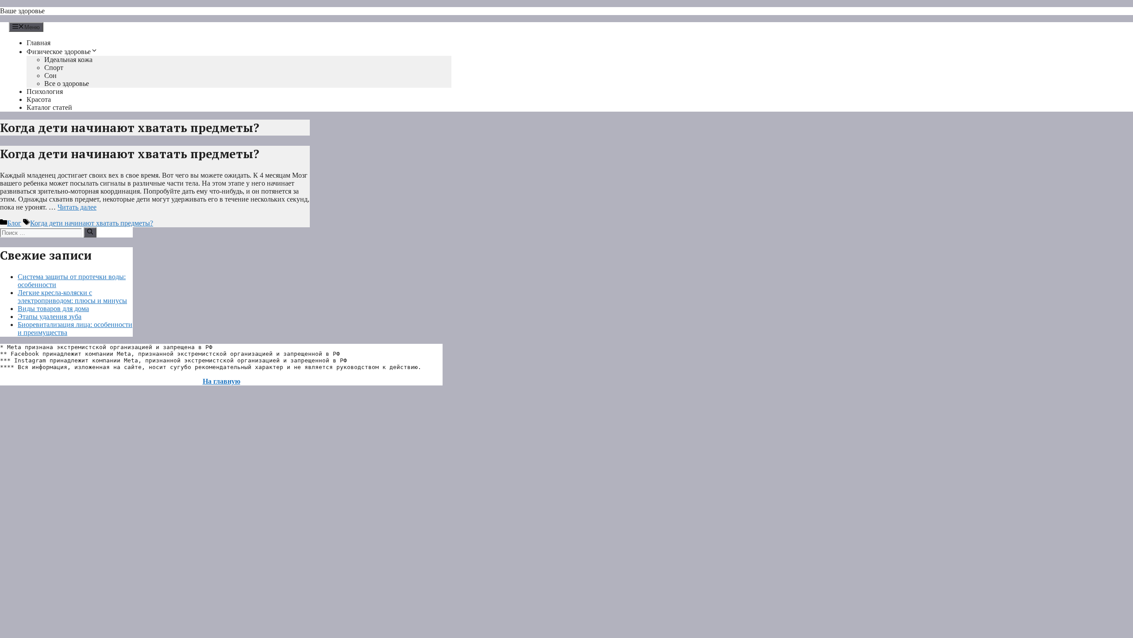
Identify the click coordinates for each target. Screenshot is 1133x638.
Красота (39, 99)
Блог (14, 223)
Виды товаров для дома (53, 308)
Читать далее (77, 207)
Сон (50, 75)
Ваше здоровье (22, 11)
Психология (45, 91)
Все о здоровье (66, 83)
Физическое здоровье (59, 51)
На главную (221, 381)
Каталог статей (49, 107)
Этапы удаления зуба (49, 316)
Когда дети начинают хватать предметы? (129, 154)
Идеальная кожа (68, 59)
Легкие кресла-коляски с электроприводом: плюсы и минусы (72, 296)
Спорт (53, 67)
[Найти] (90, 232)
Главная (38, 43)
